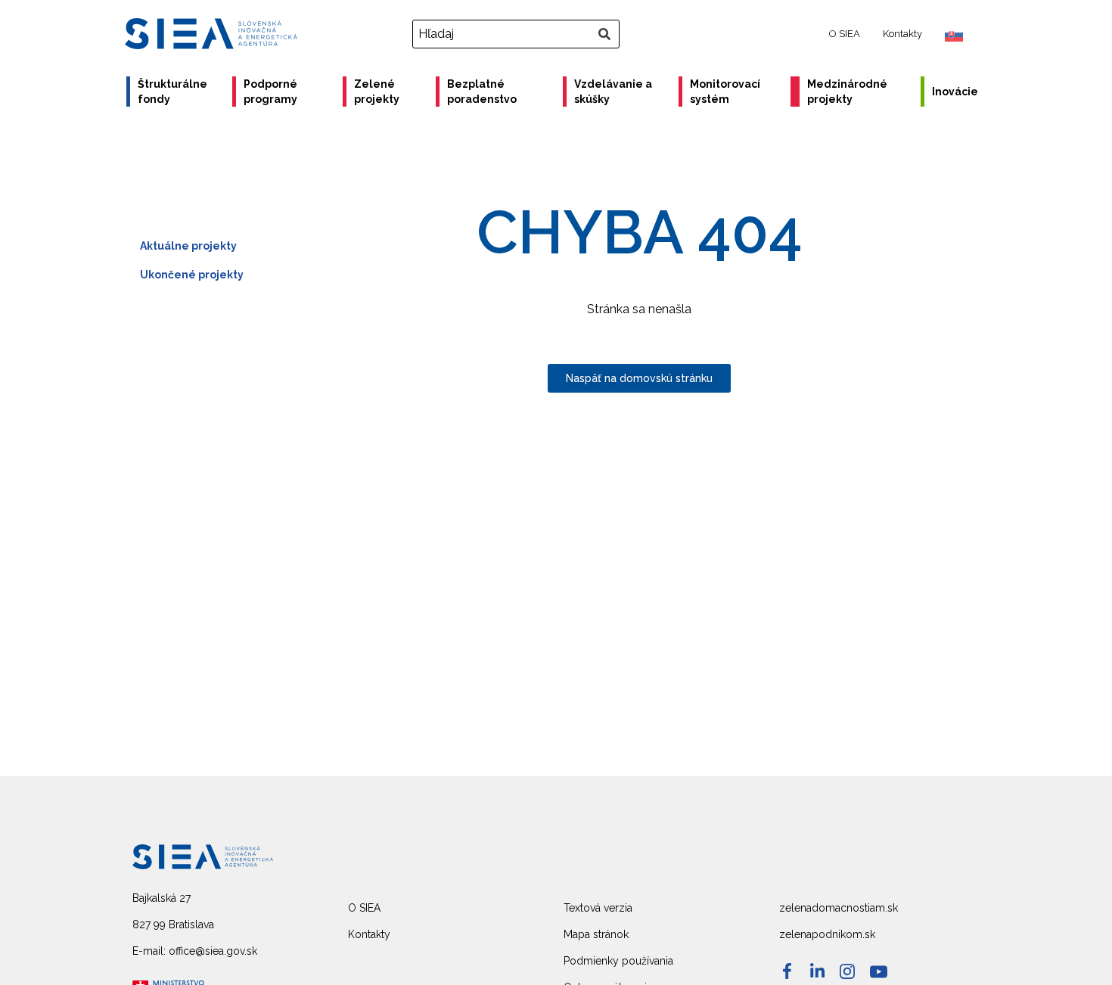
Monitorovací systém (725, 91)
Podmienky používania (618, 961)
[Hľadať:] (517, 34)
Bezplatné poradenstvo (482, 91)
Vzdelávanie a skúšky (613, 91)
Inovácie (955, 91)
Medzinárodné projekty (847, 91)
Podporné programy (270, 91)
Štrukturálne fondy (172, 91)
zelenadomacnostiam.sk (838, 908)
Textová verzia (598, 908)
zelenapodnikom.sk (827, 934)
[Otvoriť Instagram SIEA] (847, 971)
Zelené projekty (376, 91)
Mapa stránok (596, 934)
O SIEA (844, 33)
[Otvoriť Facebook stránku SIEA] (787, 971)
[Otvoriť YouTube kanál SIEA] (878, 971)
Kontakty (902, 33)
